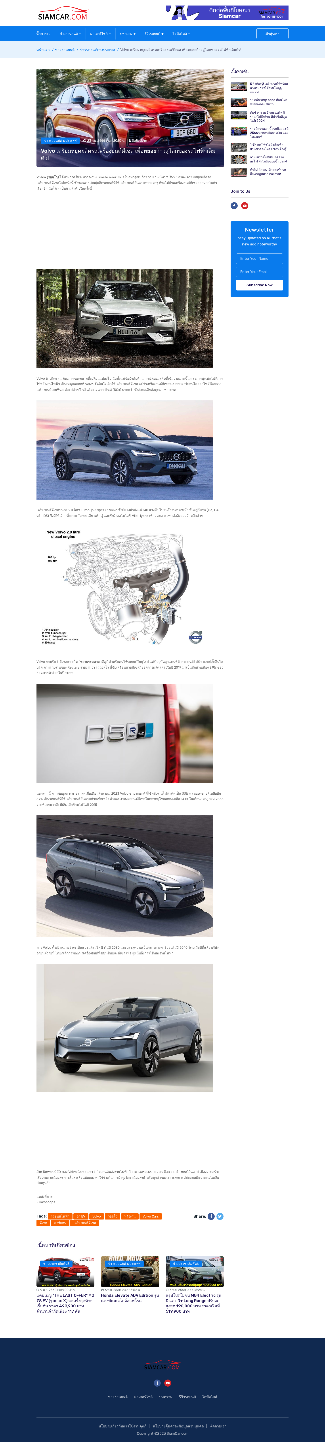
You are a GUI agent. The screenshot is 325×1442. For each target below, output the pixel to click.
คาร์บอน (60, 1223)
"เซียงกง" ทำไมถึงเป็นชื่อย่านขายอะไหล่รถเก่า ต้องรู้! (268, 147)
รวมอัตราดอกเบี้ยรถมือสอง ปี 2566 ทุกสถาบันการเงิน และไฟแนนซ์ (269, 133)
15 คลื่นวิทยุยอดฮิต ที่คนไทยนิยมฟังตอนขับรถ (268, 102)
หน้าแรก (43, 50)
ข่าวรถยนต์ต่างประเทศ (97, 50)
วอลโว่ (112, 1216)
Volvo (96, 1216)
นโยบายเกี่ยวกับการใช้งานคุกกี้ (122, 1426)
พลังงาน (130, 1216)
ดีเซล (43, 1223)
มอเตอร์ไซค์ (99, 34)
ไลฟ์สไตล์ (180, 34)
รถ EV (80, 1216)
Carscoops (47, 1202)
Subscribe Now (260, 285)
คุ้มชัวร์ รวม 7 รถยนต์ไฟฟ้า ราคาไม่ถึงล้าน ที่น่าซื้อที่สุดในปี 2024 (268, 117)
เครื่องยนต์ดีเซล (84, 1223)
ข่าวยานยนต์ (69, 34)
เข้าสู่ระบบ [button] (272, 34)
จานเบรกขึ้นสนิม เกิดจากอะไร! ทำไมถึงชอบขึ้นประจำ (269, 159)
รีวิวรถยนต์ (152, 34)
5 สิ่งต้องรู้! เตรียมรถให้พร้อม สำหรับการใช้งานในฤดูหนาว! (269, 88)
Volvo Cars (151, 1216)
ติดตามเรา (218, 1426)
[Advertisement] (130, 230)
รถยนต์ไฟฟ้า (60, 1216)
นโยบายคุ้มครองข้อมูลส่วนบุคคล (178, 1426)
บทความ (126, 34)
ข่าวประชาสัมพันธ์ (56, 1264)
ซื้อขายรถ (43, 34)
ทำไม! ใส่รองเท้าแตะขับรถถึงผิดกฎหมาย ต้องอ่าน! (268, 172)
